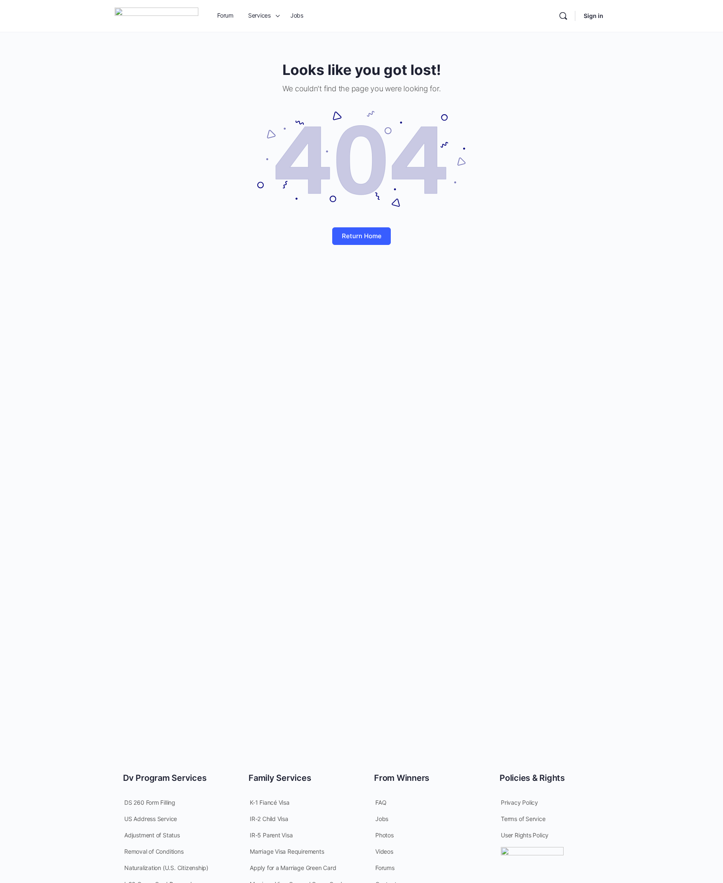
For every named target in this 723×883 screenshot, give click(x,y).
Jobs (381, 818)
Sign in (593, 15)
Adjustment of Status (152, 835)
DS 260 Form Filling (149, 802)
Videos (384, 851)
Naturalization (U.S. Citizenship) (166, 867)
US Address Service (150, 818)
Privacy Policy (519, 802)
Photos (384, 835)
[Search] (563, 16)
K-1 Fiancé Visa (270, 802)
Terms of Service (523, 818)
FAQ (380, 802)
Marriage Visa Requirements (287, 851)
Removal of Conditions (154, 851)
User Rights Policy (525, 835)
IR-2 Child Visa (269, 818)
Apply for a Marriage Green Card (293, 867)
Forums (385, 867)
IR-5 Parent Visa (271, 835)
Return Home (362, 236)
